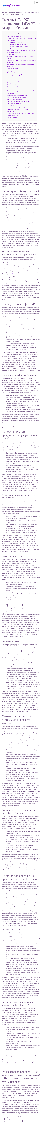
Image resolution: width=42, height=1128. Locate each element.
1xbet (13, 274)
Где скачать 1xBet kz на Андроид (17, 44)
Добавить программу (13, 52)
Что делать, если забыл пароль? (16, 97)
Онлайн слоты (11, 54)
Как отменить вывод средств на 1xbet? (19, 101)
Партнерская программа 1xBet (16, 107)
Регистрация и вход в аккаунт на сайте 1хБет (21, 50)
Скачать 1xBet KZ (12, 69)
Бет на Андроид (12, 117)
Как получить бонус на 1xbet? (16, 36)
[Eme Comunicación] (12, 4)
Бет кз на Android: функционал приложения (20, 85)
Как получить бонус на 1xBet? (16, 103)
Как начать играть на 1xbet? (15, 99)
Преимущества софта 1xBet (15, 42)
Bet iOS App (10, 105)
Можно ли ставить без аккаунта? (17, 95)
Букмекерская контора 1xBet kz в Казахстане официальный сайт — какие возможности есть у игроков (20, 77)
